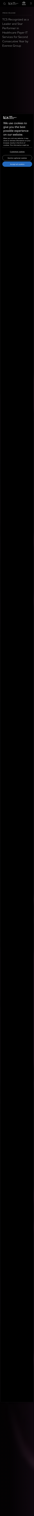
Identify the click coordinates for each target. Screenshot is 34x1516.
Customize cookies (17, 152)
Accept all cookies (17, 164)
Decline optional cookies (17, 158)
